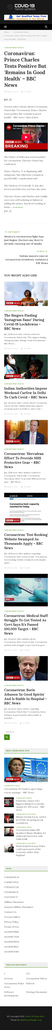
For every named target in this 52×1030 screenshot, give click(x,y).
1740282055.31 (11, 877)
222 (28, 973)
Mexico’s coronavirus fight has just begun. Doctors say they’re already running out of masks (24, 240)
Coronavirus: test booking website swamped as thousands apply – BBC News (26, 541)
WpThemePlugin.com (31, 1020)
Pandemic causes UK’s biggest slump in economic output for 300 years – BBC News (30, 805)
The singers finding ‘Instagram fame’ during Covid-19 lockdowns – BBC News (24, 322)
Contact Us (10, 912)
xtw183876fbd (11, 931)
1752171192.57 (11, 897)
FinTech (30, 983)
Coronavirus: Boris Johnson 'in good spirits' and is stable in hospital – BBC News (25, 696)
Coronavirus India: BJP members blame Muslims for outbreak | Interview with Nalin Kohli (31, 834)
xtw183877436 (11, 936)
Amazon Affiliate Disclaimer (19, 907)
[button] (5, 27)
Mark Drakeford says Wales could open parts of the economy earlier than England (30, 851)
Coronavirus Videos (14, 48)
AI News (8, 978)
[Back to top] (44, 1022)
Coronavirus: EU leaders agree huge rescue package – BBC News (23, 791)
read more (17, 207)
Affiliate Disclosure (14, 902)
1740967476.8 (11, 882)
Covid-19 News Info (34, 1016)
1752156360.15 (11, 892)
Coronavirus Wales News (26, 814)
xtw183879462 (11, 951)
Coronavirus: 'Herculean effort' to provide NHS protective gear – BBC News (24, 460)
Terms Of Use (11, 926)
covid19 (27, 92)
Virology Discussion (36, 992)
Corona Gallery (12, 917)
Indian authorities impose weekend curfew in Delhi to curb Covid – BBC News (25, 392)
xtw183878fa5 (11, 946)
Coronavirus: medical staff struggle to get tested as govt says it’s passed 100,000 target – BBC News (26, 625)
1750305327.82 (11, 887)
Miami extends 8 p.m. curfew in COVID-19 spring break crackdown (31, 819)
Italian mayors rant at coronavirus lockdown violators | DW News (26, 259)
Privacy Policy (11, 921)
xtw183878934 (11, 941)
